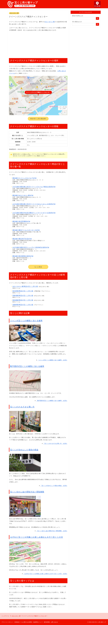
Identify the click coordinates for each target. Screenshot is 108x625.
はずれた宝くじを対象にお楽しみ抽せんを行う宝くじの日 (36, 537)
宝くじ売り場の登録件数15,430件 (24, 5)
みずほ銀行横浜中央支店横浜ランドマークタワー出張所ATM (33, 213)
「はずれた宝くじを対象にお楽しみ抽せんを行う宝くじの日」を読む (45, 573)
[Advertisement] (38, 44)
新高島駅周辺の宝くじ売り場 (22, 300)
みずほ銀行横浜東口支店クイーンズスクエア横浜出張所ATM (33, 187)
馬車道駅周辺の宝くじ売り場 (22, 295)
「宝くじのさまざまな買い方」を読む (55, 443)
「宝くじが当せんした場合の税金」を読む (53, 485)
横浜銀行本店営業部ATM (21, 221)
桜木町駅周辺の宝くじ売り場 (22, 291)
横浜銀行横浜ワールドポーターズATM (26, 230)
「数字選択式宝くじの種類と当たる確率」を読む (51, 400)
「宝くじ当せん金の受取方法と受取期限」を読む (51, 531)
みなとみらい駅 (14, 13)
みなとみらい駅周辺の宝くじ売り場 (25, 286)
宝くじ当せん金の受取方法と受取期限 (27, 492)
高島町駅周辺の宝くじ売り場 (22, 305)
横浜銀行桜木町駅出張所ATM (22, 256)
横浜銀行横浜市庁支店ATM (22, 239)
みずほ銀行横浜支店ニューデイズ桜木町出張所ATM (30, 247)
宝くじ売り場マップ (26, 2)
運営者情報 (47, 622)
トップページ (5, 616)
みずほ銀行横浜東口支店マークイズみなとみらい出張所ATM (33, 204)
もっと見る (38, 267)
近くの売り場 (97, 6)
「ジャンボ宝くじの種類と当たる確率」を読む (52, 360)
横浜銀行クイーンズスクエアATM (24, 178)
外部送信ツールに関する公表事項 (23, 622)
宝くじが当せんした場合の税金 (24, 450)
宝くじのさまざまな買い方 (22, 407)
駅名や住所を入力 (77, 15)
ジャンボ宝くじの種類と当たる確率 (26, 321)
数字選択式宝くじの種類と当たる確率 (27, 366)
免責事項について (38, 622)
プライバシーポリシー (7, 622)
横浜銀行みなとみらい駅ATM (22, 195)
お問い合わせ (54, 622)
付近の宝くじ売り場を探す (38, 118)
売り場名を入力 (77, 21)
